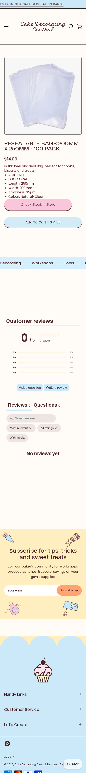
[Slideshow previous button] (6, 291)
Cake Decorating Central (30, 764)
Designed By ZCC (58, 764)
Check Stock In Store (38, 204)
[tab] (47, 406)
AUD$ (7, 756)
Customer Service (21, 709)
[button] (70, 26)
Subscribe (67, 590)
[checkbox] (17, 438)
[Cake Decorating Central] (43, 26)
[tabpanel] (43, 456)
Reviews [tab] (19, 405)
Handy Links (15, 694)
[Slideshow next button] (80, 291)
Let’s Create (15, 724)
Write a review (56, 387)
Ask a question (30, 387)
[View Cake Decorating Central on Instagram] (7, 743)
